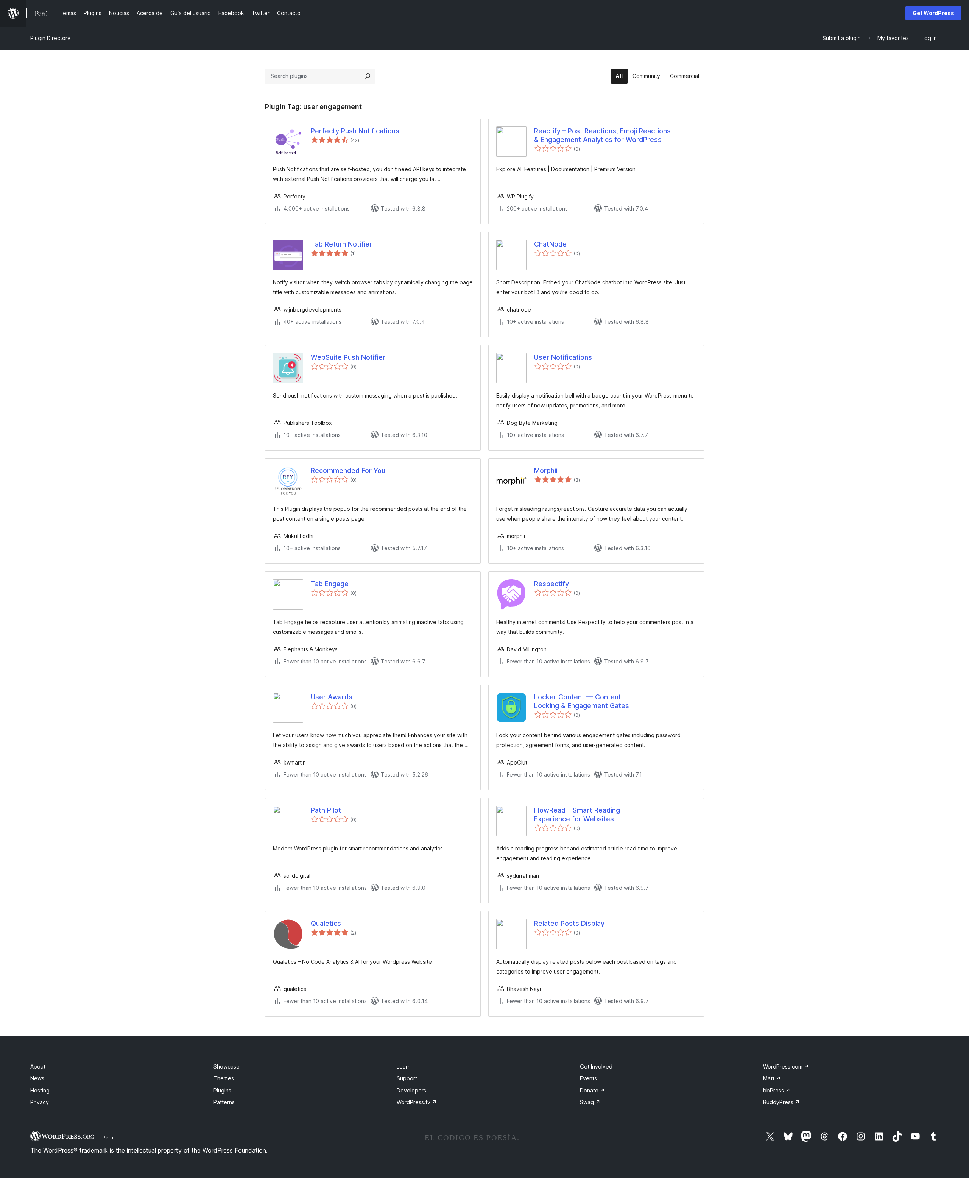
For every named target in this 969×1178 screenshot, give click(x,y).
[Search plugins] (367, 76)
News (37, 1078)
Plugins (222, 1090)
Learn (404, 1066)
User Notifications (563, 357)
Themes (223, 1078)
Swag (590, 1102)
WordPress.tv (417, 1102)
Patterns (224, 1102)
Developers (411, 1090)
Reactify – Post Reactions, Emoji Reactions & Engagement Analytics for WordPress (602, 135)
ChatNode (550, 244)
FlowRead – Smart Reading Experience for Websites (577, 814)
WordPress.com (786, 1066)
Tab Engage (330, 584)
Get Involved (596, 1066)
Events (588, 1078)
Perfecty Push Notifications (355, 131)
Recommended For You (348, 470)
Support (407, 1078)
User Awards (331, 697)
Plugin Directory (50, 38)
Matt (772, 1078)
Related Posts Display (569, 923)
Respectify (551, 584)
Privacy (39, 1102)
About (37, 1066)
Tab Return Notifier (341, 244)
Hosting (40, 1090)
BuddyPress (781, 1102)
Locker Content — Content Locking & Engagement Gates (581, 701)
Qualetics (326, 923)
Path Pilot (326, 810)
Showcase (226, 1066)
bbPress (776, 1090)
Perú (108, 1137)
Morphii (546, 470)
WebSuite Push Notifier (348, 357)
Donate (592, 1090)
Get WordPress (933, 13)
